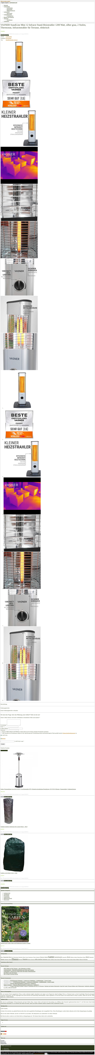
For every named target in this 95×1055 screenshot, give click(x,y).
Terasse (55, 959)
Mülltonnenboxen (11, 10)
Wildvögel (81, 959)
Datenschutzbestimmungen (69, 733)
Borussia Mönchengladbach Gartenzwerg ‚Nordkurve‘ (23, 983)
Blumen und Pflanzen (9, 17)
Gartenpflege (64, 957)
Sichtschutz (45, 959)
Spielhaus (52, 959)
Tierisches (6, 18)
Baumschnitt (6, 957)
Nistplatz (2, 959)
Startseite (6, 5)
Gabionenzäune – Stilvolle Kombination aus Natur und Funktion (19, 970)
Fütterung (42, 957)
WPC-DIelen (85, 959)
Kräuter (84, 957)
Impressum (3, 1042)
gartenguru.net (7, 1045)
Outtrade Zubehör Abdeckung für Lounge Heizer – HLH (14, 826)
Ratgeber (25, 959)
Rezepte (29, 959)
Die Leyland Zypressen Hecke (11, 974)
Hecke (68, 957)
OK (46, 1053)
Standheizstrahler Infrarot (12, 40)
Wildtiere (77, 959)
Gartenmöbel (7, 6)
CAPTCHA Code (19, 741)
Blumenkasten (15, 957)
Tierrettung (64, 959)
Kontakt (2, 1040)
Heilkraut (72, 957)
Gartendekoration (8, 14)
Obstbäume (7, 959)
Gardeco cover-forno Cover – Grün (9, 873)
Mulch (87, 957)
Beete (10, 957)
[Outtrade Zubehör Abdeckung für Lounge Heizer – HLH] (8, 825)
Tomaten (68, 959)
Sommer (49, 959)
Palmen (10, 959)
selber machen (38, 959)
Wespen (74, 959)
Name (2, 726)
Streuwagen (9, 13)
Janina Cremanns (8, 984)
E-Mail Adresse (5, 728)
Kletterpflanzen (80, 957)
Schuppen (32, 959)
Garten (51, 957)
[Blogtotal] (4, 1034)
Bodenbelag (21, 957)
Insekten (75, 957)
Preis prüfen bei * (5, 35)
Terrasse (58, 959)
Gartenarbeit (7, 12)
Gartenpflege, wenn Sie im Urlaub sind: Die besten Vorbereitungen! (19, 971)
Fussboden (38, 957)
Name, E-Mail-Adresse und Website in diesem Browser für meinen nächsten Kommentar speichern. (25, 731)
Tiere (61, 959)
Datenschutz (3, 1043)
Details (2, 796)
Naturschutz (92, 957)
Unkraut (71, 959)
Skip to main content (5, 1)
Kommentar (4, 725)
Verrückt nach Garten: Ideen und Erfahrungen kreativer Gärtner (15, 943)
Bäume (24, 957)
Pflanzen (15, 959)
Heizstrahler (9, 9)
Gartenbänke (10, 8)
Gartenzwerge (10, 16)
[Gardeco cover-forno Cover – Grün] (14, 871)
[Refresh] (3, 738)
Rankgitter (20, 959)
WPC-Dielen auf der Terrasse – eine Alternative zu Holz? (17, 968)
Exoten (27, 957)
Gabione (46, 957)
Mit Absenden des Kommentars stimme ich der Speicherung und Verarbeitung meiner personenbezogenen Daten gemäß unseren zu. (39, 733)
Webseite (3, 730)
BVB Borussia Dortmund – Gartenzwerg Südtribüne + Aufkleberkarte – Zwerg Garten (30, 980)
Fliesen (34, 957)
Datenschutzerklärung (39, 1053)
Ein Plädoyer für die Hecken (10, 972)
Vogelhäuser (9, 20)
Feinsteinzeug (30, 957)
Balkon (2, 957)
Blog (12, 957)
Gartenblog (6, 21)
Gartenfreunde (58, 957)
